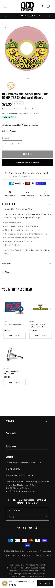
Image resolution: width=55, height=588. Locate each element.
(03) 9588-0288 (13, 469)
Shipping (17, 109)
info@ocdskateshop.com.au (19, 475)
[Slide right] (34, 78)
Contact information (44, 555)
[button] (6, 6)
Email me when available (27, 162)
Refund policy (32, 551)
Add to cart (45, 583)
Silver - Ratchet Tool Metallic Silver (11, 372)
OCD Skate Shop (17, 551)
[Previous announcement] (5, 16)
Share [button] (7, 272)
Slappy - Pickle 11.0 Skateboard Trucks (37, 326)
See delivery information (19, 176)
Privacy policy (45, 551)
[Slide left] (21, 78)
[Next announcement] (50, 16)
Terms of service (12, 555)
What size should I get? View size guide (20, 125)
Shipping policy (28, 555)
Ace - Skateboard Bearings (14, 325)
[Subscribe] (46, 517)
